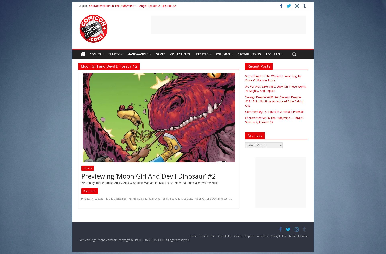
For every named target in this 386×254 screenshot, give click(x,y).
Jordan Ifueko (152, 198)
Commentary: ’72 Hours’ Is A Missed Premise (118, 6)
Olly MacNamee (117, 198)
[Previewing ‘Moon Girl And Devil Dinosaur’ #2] (159, 75)
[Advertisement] (228, 25)
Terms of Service (298, 236)
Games (160, 54)
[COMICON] (93, 16)
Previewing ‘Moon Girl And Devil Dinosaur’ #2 (148, 176)
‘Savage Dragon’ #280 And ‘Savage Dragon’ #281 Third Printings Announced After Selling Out (274, 101)
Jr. (179, 198)
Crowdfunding (249, 54)
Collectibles (180, 54)
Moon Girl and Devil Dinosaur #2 (213, 198)
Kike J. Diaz (187, 198)
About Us (273, 54)
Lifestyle (201, 54)
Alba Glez (138, 198)
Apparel (249, 236)
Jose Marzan (169, 198)
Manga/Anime (137, 54)
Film (213, 236)
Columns (223, 54)
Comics (95, 54)
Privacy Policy (278, 236)
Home (193, 236)
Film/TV (114, 54)
